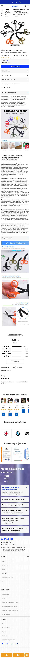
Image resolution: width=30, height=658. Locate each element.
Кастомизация (6, 71)
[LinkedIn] (12, 2)
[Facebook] (9, 2)
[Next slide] (26, 432)
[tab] (11, 45)
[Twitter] (16, 2)
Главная (1, 12)
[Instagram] (20, 2)
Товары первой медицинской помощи (8, 13)
